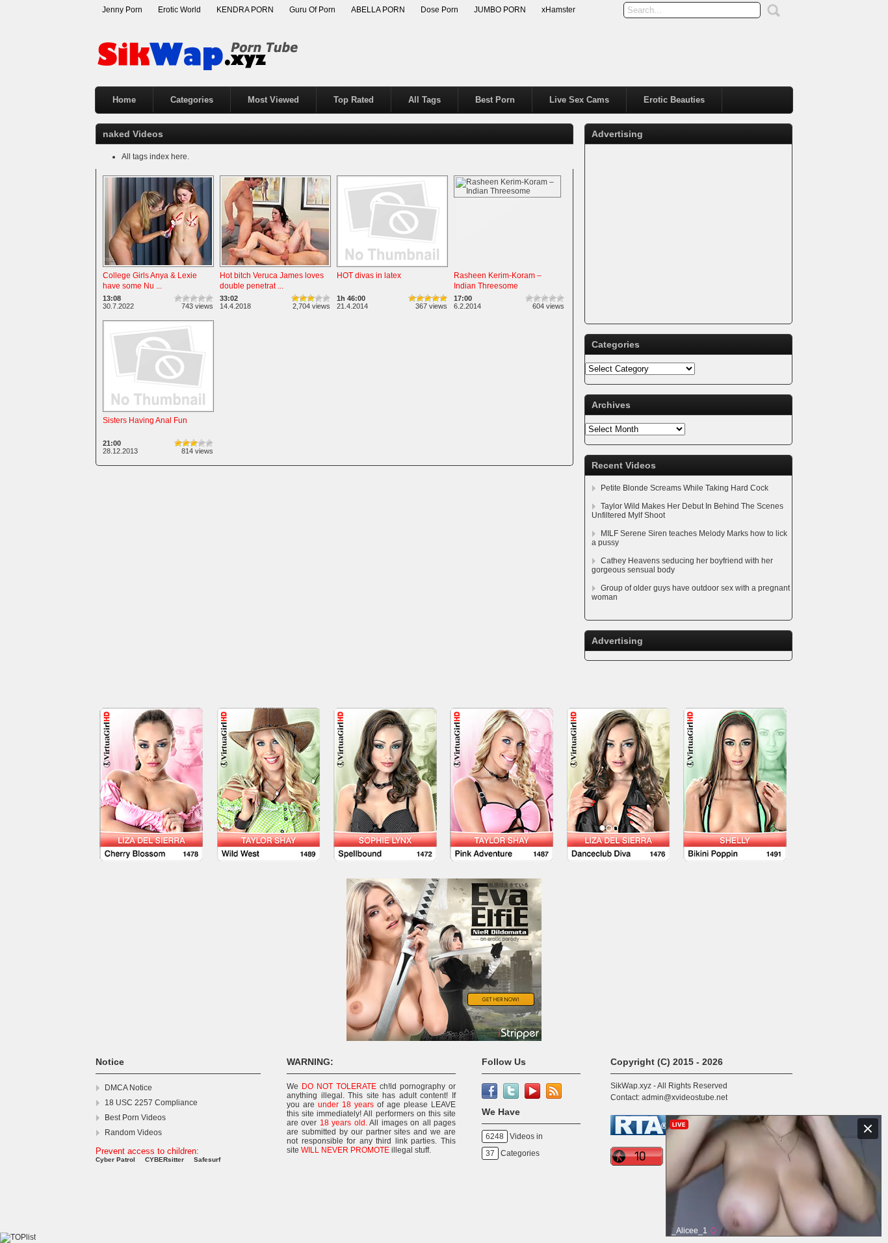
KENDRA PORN (245, 9)
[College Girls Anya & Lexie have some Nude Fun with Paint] (158, 267)
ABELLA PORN (378, 9)
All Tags (424, 100)
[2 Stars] (186, 298)
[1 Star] (178, 298)
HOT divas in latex (369, 275)
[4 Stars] (201, 298)
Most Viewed (273, 100)
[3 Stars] (194, 298)
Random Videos (133, 1132)
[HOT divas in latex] (392, 267)
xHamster (558, 9)
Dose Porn (439, 9)
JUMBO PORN (500, 9)
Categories (191, 100)
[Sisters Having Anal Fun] (158, 412)
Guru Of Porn (312, 9)
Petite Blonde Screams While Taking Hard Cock (684, 488)
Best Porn (495, 100)
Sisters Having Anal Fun (145, 420)
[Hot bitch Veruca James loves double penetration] (275, 267)
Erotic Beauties (674, 100)
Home (124, 100)
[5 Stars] (209, 298)
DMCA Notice (128, 1087)
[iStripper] (444, 868)
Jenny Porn (122, 9)
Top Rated (353, 100)
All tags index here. (155, 156)
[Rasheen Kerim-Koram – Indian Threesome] (507, 191)
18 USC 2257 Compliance (151, 1102)
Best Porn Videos (135, 1117)
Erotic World (179, 9)
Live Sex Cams (579, 100)
